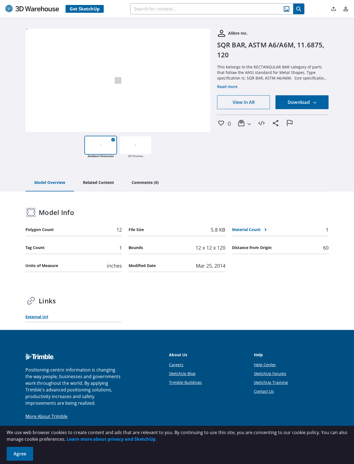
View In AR (244, 102)
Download (299, 102)
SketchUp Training (271, 382)
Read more (227, 86)
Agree (20, 454)
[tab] (49, 182)
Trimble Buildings (185, 382)
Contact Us (264, 391)
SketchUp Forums (270, 373)
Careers (176, 364)
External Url (36, 316)
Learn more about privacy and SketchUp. (112, 439)
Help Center (265, 364)
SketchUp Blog (182, 373)
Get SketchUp (85, 9)
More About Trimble (46, 416)
